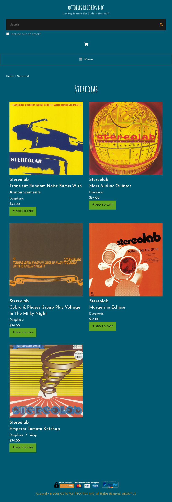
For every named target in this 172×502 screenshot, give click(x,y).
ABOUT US (129, 494)
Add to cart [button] (24, 211)
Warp (33, 435)
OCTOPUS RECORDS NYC (86, 8)
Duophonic (16, 198)
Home (10, 76)
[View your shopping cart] (86, 44)
